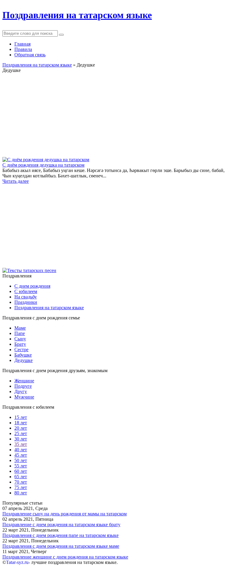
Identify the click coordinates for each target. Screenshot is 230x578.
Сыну (20, 338)
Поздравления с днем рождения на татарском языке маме (60, 546)
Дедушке (23, 360)
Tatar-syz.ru (17, 562)
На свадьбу (25, 296)
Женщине (24, 380)
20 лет (20, 428)
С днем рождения (32, 286)
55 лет (20, 465)
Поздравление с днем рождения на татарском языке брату (61, 524)
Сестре (21, 349)
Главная (22, 43)
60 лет (20, 471)
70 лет (20, 482)
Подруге (23, 386)
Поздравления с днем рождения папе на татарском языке (60, 535)
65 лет (20, 476)
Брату (20, 344)
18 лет (20, 422)
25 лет (20, 433)
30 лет (20, 438)
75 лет (20, 487)
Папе (19, 333)
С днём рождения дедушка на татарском (43, 164)
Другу (20, 391)
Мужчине (24, 396)
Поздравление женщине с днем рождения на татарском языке (65, 556)
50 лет (20, 460)
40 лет (20, 449)
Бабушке (23, 354)
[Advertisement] (115, 115)
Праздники (25, 302)
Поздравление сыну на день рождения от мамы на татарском (64, 513)
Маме (20, 327)
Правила (23, 49)
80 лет (20, 492)
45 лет (20, 455)
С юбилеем (25, 291)
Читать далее (15, 181)
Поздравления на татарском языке (49, 307)
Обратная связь (30, 54)
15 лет (20, 417)
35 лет (20, 444)
